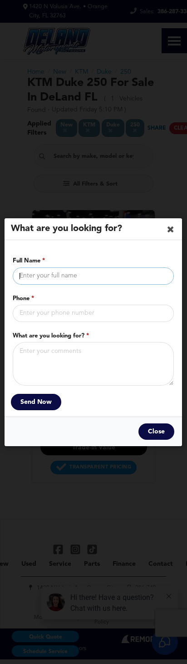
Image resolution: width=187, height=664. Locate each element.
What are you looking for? (51, 335)
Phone (23, 298)
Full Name (29, 261)
